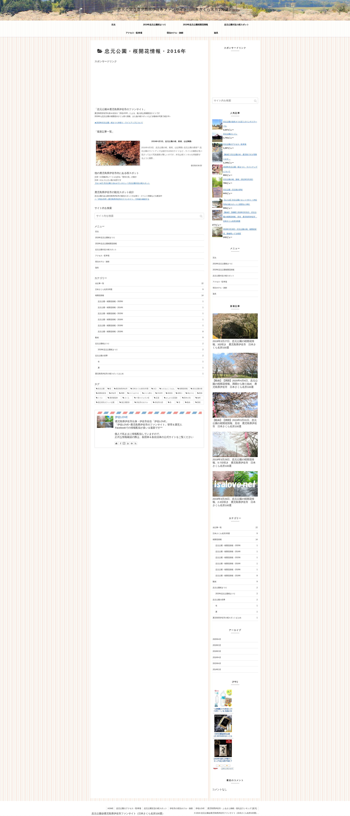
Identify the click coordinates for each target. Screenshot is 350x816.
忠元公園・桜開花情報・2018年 (150, 325)
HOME (110, 808)
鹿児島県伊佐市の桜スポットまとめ (149, 374)
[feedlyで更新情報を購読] (131, 443)
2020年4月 (217, 639)
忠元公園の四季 (149, 356)
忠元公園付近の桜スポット (105, 250)
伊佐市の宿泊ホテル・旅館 (181, 808)
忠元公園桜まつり (149, 344)
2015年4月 (217, 663)
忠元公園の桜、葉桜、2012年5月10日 (238, 179)
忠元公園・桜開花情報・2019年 (150, 332)
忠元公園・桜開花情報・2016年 (150, 319)
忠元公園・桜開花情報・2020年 (150, 301)
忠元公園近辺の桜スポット (155, 808)
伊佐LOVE (121, 417)
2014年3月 (217, 669)
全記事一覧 (149, 283)
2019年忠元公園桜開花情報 (106, 244)
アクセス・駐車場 (102, 256)
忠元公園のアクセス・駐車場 (234, 144)
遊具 (97, 268)
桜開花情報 (149, 295)
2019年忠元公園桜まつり (105, 238)
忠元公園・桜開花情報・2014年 (150, 307)
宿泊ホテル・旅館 (102, 262)
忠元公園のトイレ (230, 134)
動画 (149, 338)
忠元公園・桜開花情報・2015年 (150, 313)
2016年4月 (217, 657)
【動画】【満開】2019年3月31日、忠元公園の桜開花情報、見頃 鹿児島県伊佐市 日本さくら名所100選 (240, 216)
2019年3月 (217, 645)
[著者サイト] (116, 443)
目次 (97, 232)
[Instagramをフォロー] (124, 443)
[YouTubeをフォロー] (127, 443)
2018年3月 (217, 651)
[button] (201, 216)
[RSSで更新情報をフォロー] (135, 443)
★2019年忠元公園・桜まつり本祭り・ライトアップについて (119, 123)
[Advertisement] (149, 83)
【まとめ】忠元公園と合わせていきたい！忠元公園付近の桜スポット (122, 183)
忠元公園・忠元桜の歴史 (233, 190)
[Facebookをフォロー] (120, 443)
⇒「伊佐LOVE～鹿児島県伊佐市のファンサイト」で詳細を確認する (122, 199)
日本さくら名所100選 (149, 289)
